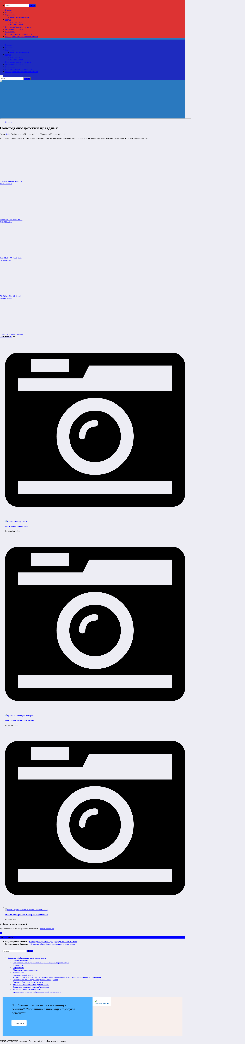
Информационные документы (18, 34)
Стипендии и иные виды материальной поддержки (35, 979)
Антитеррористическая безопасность (21, 36)
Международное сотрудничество (27, 989)
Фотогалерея (16, 22)
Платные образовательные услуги (28, 982)
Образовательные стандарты (25, 970)
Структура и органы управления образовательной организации (41, 962)
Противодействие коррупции (18, 27)
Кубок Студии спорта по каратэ (19, 720)
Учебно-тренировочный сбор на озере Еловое (26, 914)
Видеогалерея (16, 24)
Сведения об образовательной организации (27, 958)
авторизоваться (47, 928)
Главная (8, 10)
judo (8, 134)
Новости (9, 12)
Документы (18, 965)
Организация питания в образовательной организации (37, 992)
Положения (10, 31)
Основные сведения (22, 960)
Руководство (18, 972)
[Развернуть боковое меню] (1, 933)
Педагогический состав (23, 975)
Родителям (10, 15)
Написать (19, 1023)
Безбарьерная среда (14, 29)
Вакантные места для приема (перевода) (31, 987)
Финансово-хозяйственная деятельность (31, 984)
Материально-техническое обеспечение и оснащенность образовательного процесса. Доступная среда (58, 977)
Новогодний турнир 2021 (16, 526)
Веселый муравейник (19, 17)
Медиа (8, 19)
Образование (18, 967)
